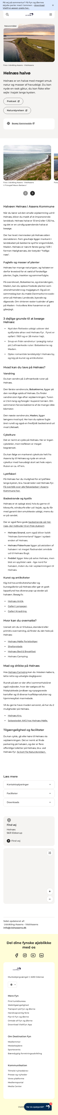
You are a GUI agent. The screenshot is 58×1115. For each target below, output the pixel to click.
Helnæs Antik (15, 601)
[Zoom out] (49, 899)
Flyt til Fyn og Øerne (18, 1017)
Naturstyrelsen (15, 110)
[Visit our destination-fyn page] (41, 955)
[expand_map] (50, 853)
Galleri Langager (17, 606)
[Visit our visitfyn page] (24, 955)
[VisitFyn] (16, 969)
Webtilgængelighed (18, 1005)
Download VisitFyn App (20, 1024)
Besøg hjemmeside (22, 123)
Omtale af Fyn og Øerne (20, 1020)
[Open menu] (50, 14)
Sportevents (14, 1049)
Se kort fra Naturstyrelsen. (31, 752)
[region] (29, 876)
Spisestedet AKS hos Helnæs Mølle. (28, 720)
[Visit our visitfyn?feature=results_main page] (33, 955)
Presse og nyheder (17, 1074)
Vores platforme (16, 1078)
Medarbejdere (15, 1045)
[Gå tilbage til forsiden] (29, 14)
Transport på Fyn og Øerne (21, 1009)
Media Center (15, 1086)
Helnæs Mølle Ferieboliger (23, 641)
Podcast (11, 101)
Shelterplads (15, 646)
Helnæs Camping (17, 672)
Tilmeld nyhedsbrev (18, 1071)
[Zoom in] (49, 891)
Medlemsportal (15, 1082)
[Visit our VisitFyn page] (16, 955)
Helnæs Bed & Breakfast (22, 651)
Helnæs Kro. (15, 715)
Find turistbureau (17, 1001)
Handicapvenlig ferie (18, 1013)
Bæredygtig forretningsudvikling (25, 1053)
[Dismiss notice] (53, 5)
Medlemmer (14, 1042)
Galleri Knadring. (17, 611)
